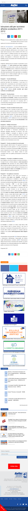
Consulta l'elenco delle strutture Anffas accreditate (14, 298)
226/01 (10, 216)
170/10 (23, 194)
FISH (15, 236)
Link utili (10, 498)
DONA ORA (14, 466)
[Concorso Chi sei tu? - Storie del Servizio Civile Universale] (4, 414)
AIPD (19, 240)
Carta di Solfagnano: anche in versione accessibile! (14, 365)
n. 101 (8, 65)
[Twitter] (23, 504)
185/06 (24, 180)
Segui (5, 265)
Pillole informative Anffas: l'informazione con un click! (14, 338)
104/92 (6, 89)
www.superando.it (9, 46)
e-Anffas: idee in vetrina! (9, 311)
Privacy (15, 498)
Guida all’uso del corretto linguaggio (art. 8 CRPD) (14, 352)
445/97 (13, 221)
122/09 (10, 117)
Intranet (19, 498)
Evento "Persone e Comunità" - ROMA (16, 392)
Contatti (6, 498)
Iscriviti (23, 265)
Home (2, 498)
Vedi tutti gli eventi (23, 405)
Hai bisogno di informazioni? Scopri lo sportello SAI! (14, 285)
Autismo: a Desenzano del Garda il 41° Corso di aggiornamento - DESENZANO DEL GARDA (17, 373)
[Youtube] (26, 504)
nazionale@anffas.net (14, 489)
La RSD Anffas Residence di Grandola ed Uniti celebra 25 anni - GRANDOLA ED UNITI (17, 380)
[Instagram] (20, 504)
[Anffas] (20, 475)
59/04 (11, 116)
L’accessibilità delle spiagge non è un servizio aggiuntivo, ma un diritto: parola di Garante (17, 428)
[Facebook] (18, 504)
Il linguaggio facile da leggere (10, 324)
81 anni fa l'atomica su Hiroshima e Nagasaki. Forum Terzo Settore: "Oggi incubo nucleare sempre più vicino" (16, 435)
